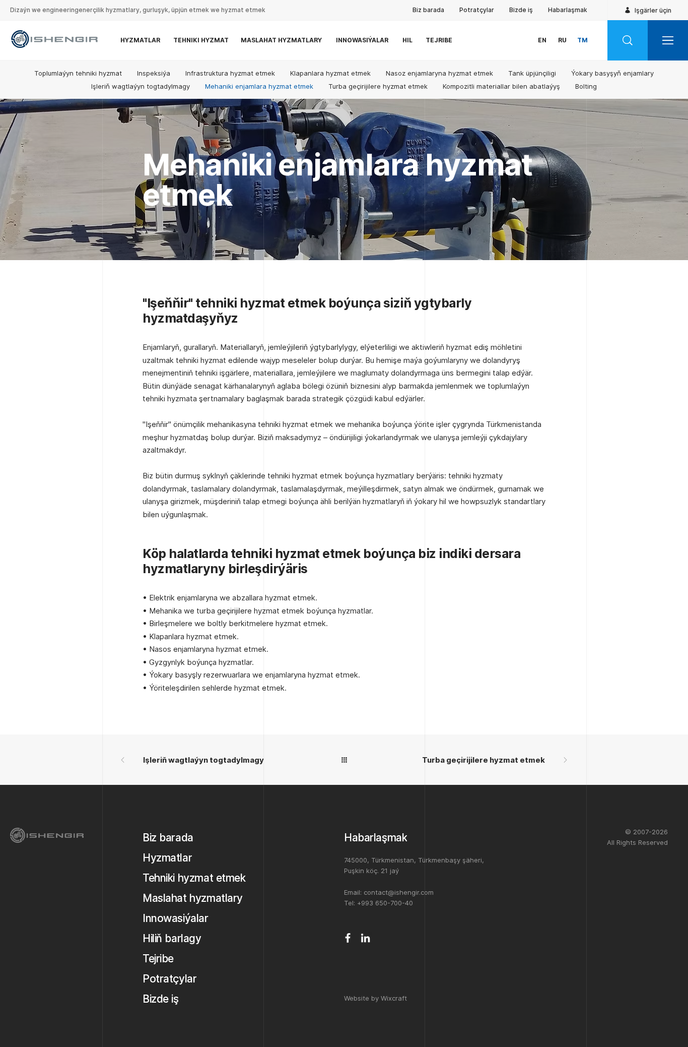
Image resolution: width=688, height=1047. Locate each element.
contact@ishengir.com (399, 892)
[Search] (627, 40)
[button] (668, 40)
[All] (344, 760)
